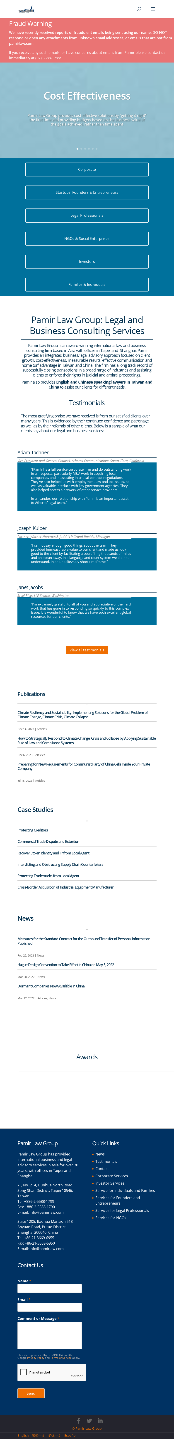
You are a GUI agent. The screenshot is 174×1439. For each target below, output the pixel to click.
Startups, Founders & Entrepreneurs (87, 192)
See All (26, 794)
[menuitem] (25, 1436)
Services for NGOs (110, 1217)
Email (24, 1299)
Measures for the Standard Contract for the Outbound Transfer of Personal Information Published (83, 941)
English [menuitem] (23, 1435)
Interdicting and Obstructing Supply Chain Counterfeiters (60, 864)
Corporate (87, 169)
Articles (42, 729)
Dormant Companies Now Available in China (51, 986)
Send (31, 1393)
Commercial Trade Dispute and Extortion (48, 841)
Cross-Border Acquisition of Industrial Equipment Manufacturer (65, 887)
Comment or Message (38, 1318)
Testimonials (106, 1161)
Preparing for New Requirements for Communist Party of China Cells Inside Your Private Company (83, 766)
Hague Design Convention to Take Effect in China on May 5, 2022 (65, 964)
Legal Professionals (86, 215)
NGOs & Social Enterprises (86, 238)
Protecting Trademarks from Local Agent (48, 875)
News (40, 955)
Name (24, 1281)
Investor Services (109, 1183)
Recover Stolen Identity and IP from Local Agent (53, 853)
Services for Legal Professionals (122, 1210)
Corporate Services (111, 1175)
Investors (87, 261)
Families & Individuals (87, 284)
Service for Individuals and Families (125, 1190)
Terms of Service (61, 1358)
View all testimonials (87, 650)
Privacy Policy (35, 1358)
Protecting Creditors (32, 830)
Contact (102, 1168)
